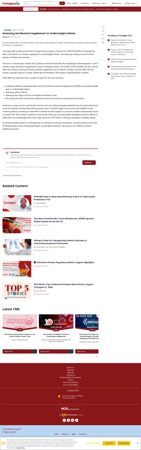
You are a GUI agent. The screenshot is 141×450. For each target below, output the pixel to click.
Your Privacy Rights (70, 385)
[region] (70, 443)
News (69, 3)
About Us (70, 367)
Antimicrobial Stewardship (103, 9)
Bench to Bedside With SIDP (86, 9)
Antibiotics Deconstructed (69, 9)
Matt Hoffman (41, 203)
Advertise (70, 370)
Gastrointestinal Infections (12, 175)
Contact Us (70, 375)
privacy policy (44, 167)
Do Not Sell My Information (70, 377)
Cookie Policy (20, 448)
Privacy (70, 380)
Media (75, 3)
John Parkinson (41, 291)
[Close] (137, 443)
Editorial (70, 372)
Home (56, 434)
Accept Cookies (124, 443)
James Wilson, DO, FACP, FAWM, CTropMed (50, 247)
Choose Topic (29, 9)
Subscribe (88, 163)
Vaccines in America (54, 9)
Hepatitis (115, 9)
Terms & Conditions (70, 382)
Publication (96, 3)
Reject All (109, 443)
